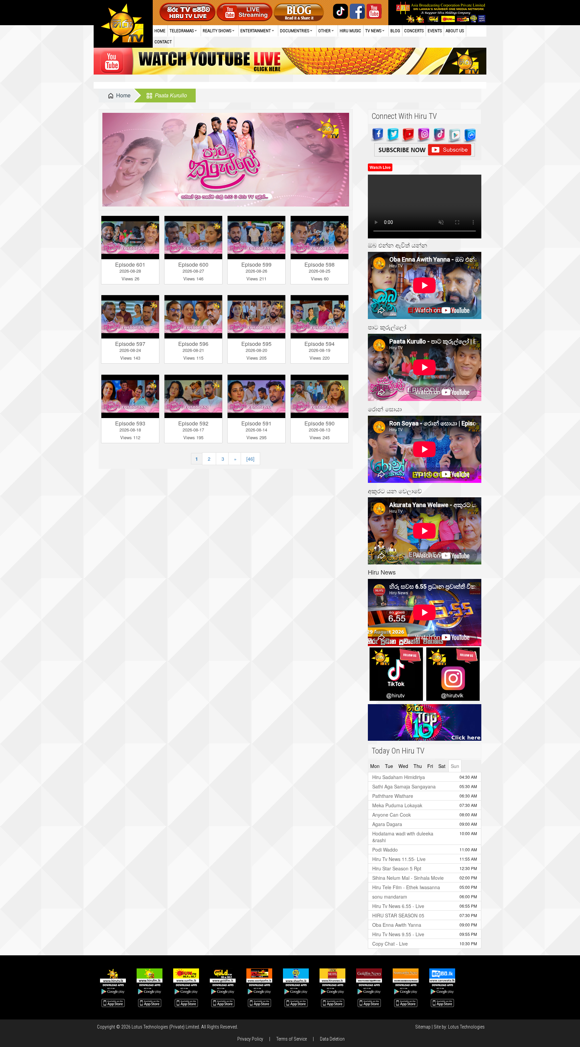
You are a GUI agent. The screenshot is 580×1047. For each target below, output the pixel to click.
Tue (389, 766)
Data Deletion (332, 1039)
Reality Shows (217, 30)
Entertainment (255, 30)
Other (324, 30)
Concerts (414, 30)
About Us (455, 30)
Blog (395, 30)
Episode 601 (130, 264)
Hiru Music (350, 30)
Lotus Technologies (466, 1027)
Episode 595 (256, 344)
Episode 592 (193, 423)
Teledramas (182, 30)
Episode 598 (319, 264)
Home (159, 30)
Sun (455, 766)
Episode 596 (193, 344)
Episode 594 (319, 344)
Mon (375, 766)
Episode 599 (256, 264)
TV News (373, 30)
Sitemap (423, 1027)
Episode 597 (130, 344)
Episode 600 (193, 264)
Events (435, 30)
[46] (250, 458)
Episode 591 (256, 423)
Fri (430, 766)
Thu (418, 766)
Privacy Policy (250, 1039)
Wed (403, 766)
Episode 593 (130, 423)
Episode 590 (319, 423)
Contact (163, 41)
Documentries (294, 30)
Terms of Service (291, 1039)
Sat (441, 766)
